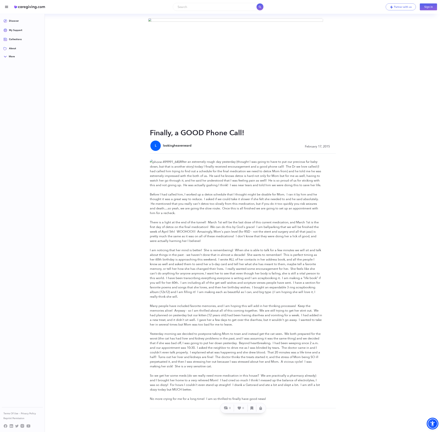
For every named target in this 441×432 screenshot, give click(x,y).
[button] (433, 424)
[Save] (252, 408)
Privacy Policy (28, 413)
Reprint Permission (13, 418)
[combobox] (218, 7)
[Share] (260, 408)
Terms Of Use (11, 413)
